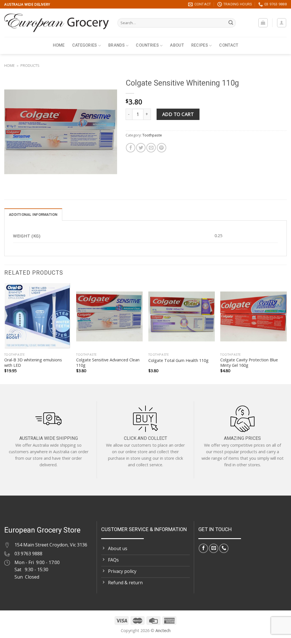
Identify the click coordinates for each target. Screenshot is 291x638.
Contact (228, 45)
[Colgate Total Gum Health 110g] (181, 316)
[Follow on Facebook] (203, 548)
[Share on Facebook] (130, 147)
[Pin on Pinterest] (161, 147)
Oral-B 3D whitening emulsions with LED (33, 362)
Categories (84, 45)
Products (30, 65)
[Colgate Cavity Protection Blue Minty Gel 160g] (253, 316)
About (177, 45)
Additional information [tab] (33, 214)
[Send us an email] (213, 548)
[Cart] (263, 22)
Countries (147, 45)
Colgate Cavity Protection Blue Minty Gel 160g (249, 362)
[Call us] (223, 548)
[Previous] (4, 333)
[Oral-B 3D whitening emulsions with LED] (37, 316)
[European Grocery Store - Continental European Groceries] (56, 22)
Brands (116, 45)
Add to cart (178, 114)
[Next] (286, 333)
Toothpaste (152, 135)
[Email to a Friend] (151, 147)
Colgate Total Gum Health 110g (178, 360)
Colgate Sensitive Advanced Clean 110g (108, 362)
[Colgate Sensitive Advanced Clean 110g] (109, 316)
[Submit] (231, 23)
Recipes (199, 45)
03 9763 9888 (28, 553)
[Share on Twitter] (141, 147)
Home (59, 45)
